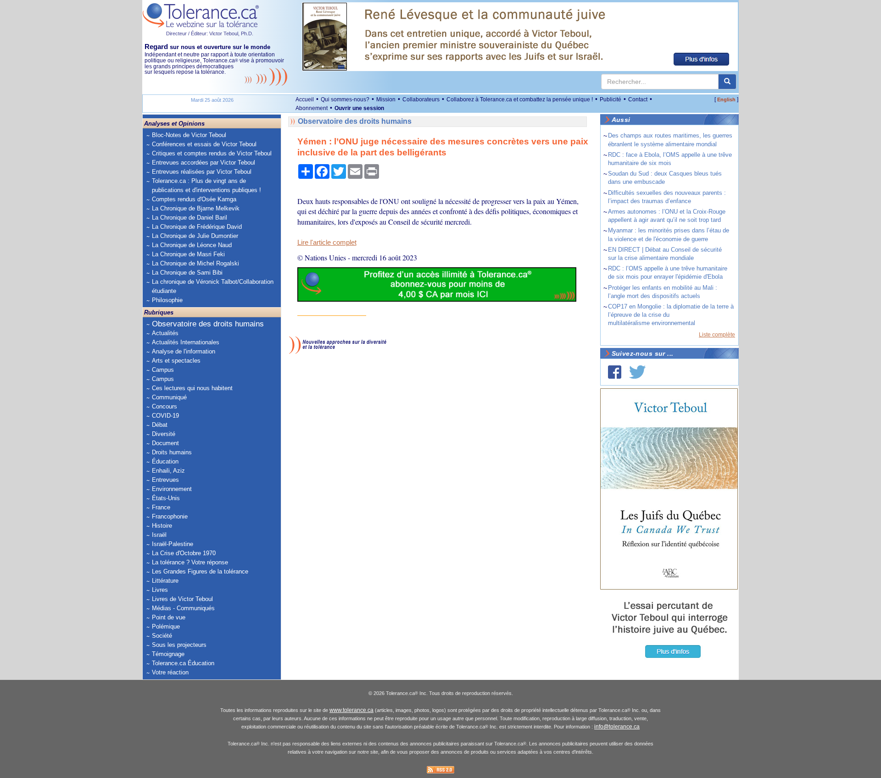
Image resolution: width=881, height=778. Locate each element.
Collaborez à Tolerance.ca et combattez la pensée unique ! (519, 99)
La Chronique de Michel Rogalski (195, 263)
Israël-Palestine (172, 544)
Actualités (165, 333)
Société (162, 635)
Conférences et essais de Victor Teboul (204, 144)
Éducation (165, 461)
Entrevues (165, 479)
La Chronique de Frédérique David (197, 226)
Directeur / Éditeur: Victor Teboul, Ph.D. (209, 33)
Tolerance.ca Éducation (183, 663)
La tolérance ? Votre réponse (190, 562)
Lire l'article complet (327, 242)
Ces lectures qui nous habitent (192, 388)
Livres (160, 589)
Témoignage (168, 654)
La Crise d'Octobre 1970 (184, 553)
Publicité (610, 99)
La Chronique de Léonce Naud (192, 245)
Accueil (305, 99)
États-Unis (166, 498)
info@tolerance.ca (617, 726)
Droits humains (172, 452)
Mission (386, 99)
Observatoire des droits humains (208, 324)
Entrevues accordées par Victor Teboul (203, 162)
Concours (164, 406)
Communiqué (169, 397)
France (161, 507)
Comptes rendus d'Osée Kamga (194, 199)
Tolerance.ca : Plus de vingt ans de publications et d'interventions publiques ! (206, 185)
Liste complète (717, 334)
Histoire (162, 525)
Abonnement (312, 108)
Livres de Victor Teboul (182, 599)
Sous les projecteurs (179, 644)
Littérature (165, 580)
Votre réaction (170, 672)
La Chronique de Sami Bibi (187, 272)
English (726, 99)
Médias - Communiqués (183, 608)
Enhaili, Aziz (168, 470)
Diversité (163, 433)
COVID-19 (165, 415)
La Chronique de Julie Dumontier (195, 235)
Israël (159, 534)
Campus (163, 369)
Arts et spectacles (176, 360)
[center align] (727, 81)
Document (165, 443)
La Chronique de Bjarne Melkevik (196, 208)
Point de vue (168, 617)
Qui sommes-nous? (345, 99)
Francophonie (170, 516)
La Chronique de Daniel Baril (189, 217)
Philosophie (167, 300)
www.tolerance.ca (351, 710)
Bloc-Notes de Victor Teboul (189, 135)
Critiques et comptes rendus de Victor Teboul (212, 153)
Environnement (172, 489)
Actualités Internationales (185, 342)
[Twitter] (637, 372)
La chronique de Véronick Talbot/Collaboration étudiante (212, 286)
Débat (159, 424)
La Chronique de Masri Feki (188, 254)
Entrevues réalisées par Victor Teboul (201, 171)
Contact (637, 99)
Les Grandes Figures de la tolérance (200, 571)
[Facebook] (614, 372)
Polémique (166, 626)
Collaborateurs (421, 99)
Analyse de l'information (183, 351)
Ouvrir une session (359, 108)
